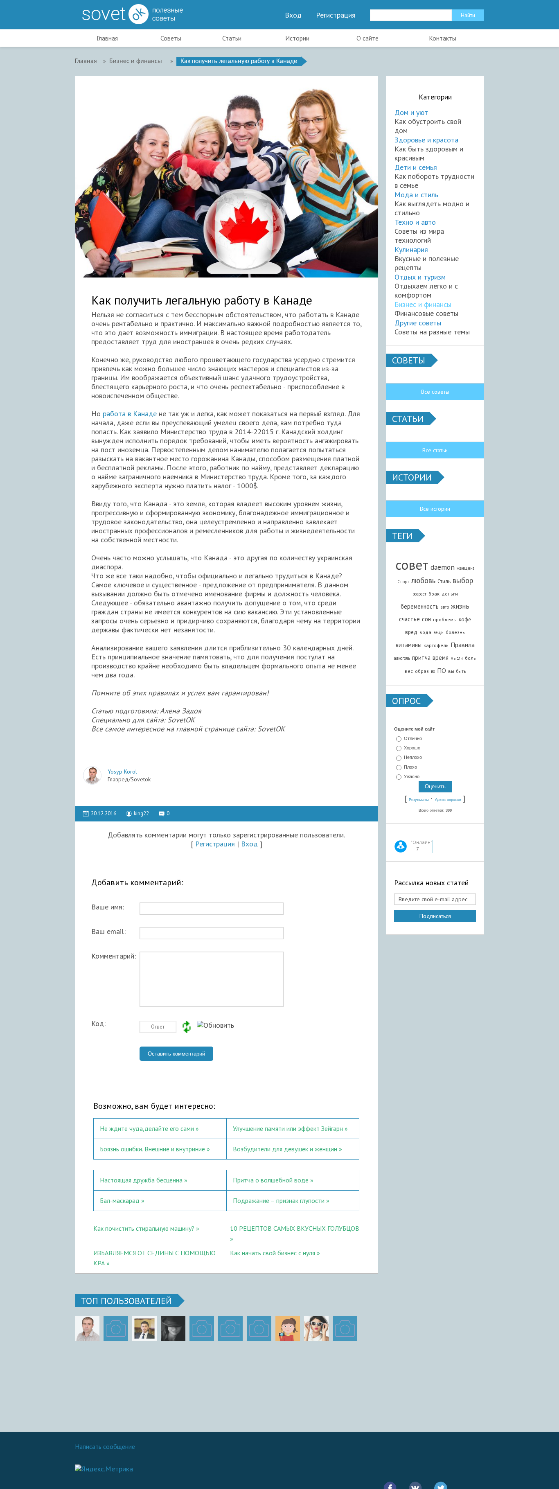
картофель (436, 645)
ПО (441, 670)
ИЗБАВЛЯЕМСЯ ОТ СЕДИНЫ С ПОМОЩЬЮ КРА (154, 1257)
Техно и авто (415, 222)
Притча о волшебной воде (271, 1180)
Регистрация (336, 15)
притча (421, 657)
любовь (423, 580)
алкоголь (402, 658)
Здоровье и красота (426, 139)
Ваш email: (108, 931)
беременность (420, 606)
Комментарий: (113, 956)
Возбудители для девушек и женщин (285, 1149)
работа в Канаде (130, 413)
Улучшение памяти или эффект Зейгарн (288, 1128)
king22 (141, 813)
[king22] (87, 1328)
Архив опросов (448, 800)
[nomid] (144, 1328)
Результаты (418, 800)
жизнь (460, 606)
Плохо (410, 767)
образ (422, 671)
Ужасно (411, 776)
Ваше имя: (107, 906)
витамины (409, 645)
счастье (409, 619)
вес (409, 671)
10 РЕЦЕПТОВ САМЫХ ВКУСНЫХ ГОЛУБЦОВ (294, 1228)
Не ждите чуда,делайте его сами (147, 1128)
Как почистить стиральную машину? (143, 1228)
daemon (443, 567)
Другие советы (417, 322)
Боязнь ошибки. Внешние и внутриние (153, 1149)
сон (426, 619)
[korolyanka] (316, 1328)
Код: (98, 1023)
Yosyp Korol (122, 771)
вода (425, 632)
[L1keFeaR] (259, 1328)
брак (434, 594)
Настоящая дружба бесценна (141, 1180)
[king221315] (201, 1328)
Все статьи (435, 450)
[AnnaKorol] (173, 1328)
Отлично (413, 738)
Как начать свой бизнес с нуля (272, 1253)
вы (451, 671)
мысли (457, 658)
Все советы (435, 391)
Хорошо (412, 747)
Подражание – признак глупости (279, 1200)
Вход (293, 15)
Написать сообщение (105, 1446)
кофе (465, 619)
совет (411, 564)
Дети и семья (415, 167)
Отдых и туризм (420, 277)
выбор (463, 580)
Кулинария (411, 249)
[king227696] (116, 1328)
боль (470, 658)
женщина (466, 568)
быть (461, 671)
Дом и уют (411, 112)
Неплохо (413, 757)
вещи (438, 632)
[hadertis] (230, 1328)
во (433, 671)
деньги (450, 594)
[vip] (345, 1328)
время (441, 657)
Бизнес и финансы (422, 304)
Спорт (403, 581)
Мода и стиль (416, 194)
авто (445, 607)
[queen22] (287, 1328)
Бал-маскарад (120, 1200)
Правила (463, 645)
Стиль (444, 581)
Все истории (435, 508)
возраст (419, 594)
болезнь (455, 632)
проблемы (445, 619)
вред (411, 632)
